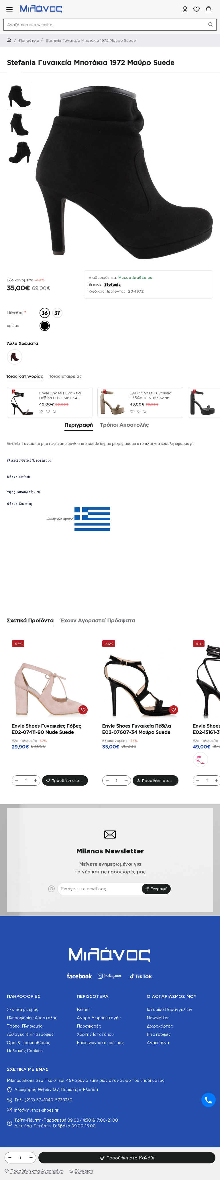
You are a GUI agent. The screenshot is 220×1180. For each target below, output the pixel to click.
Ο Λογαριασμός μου (172, 996)
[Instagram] (110, 976)
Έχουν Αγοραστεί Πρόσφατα (97, 620)
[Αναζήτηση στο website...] (210, 24)
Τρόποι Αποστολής (124, 425)
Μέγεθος (15, 313)
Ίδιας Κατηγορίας (25, 376)
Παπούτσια (29, 40)
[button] (17, 88)
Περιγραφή (78, 425)
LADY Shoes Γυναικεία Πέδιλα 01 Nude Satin (151, 395)
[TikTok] (141, 976)
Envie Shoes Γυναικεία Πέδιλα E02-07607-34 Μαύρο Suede (136, 729)
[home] (10, 40)
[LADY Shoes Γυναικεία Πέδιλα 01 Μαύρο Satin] (203, 402)
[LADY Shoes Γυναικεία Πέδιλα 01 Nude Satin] (113, 402)
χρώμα (13, 325)
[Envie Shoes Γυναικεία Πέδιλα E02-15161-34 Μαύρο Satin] (22, 402)
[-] (10, 1157)
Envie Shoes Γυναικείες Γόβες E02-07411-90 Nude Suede (46, 729)
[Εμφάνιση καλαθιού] (208, 9)
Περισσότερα (93, 996)
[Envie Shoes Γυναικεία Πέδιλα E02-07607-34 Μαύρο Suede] (140, 678)
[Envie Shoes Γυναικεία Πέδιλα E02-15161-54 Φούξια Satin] (200, 759)
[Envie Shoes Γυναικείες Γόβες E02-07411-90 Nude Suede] (49, 678)
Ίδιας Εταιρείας (66, 376)
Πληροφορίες (23, 996)
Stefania (112, 284)
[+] (31, 1157)
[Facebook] (79, 976)
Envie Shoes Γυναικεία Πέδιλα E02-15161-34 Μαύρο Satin (60, 396)
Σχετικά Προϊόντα (30, 620)
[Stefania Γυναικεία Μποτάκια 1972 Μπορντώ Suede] (14, 357)
